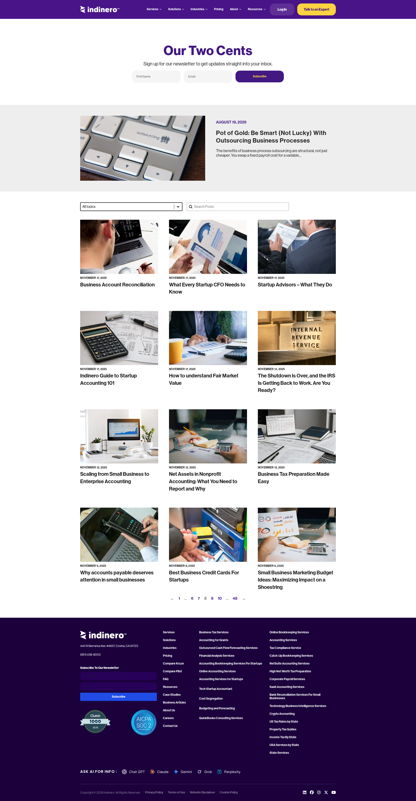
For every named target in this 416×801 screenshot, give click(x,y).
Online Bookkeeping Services (289, 632)
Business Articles (174, 702)
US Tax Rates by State (284, 721)
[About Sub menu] (240, 9)
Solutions (174, 9)
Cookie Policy (229, 792)
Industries (197, 9)
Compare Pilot (172, 671)
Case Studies (172, 695)
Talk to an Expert (316, 9)
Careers (168, 718)
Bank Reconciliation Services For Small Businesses (295, 696)
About (234, 9)
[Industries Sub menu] (206, 9)
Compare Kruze (173, 663)
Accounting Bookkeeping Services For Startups (230, 663)
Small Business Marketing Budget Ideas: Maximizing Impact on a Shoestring (295, 580)
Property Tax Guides (283, 729)
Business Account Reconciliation (117, 285)
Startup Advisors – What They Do (295, 285)
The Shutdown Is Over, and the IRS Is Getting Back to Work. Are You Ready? (296, 383)
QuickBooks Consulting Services (221, 718)
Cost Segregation (211, 698)
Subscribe (259, 76)
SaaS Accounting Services (287, 687)
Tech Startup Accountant (215, 689)
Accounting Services (283, 640)
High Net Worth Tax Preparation (290, 671)
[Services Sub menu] (160, 9)
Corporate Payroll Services (287, 679)
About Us (169, 710)
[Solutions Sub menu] (183, 9)
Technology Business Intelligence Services (298, 706)
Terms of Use (176, 792)
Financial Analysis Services (216, 656)
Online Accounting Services (217, 671)
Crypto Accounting (282, 714)
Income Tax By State (283, 737)
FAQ (165, 679)
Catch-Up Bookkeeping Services (291, 656)
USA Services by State (284, 745)
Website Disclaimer (202, 792)
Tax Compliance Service (285, 648)
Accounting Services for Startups (221, 679)
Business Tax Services (214, 632)
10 (220, 598)
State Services (279, 753)
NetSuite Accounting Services (290, 663)
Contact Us (170, 726)
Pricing (218, 9)
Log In (282, 9)
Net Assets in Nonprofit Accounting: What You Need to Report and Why (203, 481)
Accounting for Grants (213, 640)
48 (235, 598)
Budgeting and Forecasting (217, 708)
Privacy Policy (154, 792)
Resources (255, 9)
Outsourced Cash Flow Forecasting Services (228, 648)
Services (152, 9)
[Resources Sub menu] (264, 9)
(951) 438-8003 (90, 654)
